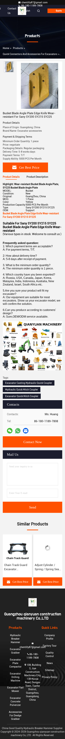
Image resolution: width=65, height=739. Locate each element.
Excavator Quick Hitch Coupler (21, 396)
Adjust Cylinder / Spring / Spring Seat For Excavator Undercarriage (47, 567)
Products (18, 48)
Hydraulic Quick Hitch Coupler (21, 389)
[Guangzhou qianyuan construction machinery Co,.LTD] (32, 602)
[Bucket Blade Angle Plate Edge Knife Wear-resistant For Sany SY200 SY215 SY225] (39, 85)
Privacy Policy (49, 677)
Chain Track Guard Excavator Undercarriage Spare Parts (17, 567)
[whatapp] (17, 430)
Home (6, 48)
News (50, 663)
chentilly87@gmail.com (34, 2)
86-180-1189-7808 (31, 5)
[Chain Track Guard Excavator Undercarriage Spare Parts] (17, 548)
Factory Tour (50, 645)
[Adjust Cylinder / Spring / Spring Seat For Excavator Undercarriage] (47, 548)
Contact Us (12, 10)
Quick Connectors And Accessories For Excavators (30, 54)
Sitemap (49, 670)
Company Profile (49, 637)
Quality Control (50, 654)
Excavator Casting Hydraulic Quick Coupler (28, 383)
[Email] (25, 430)
